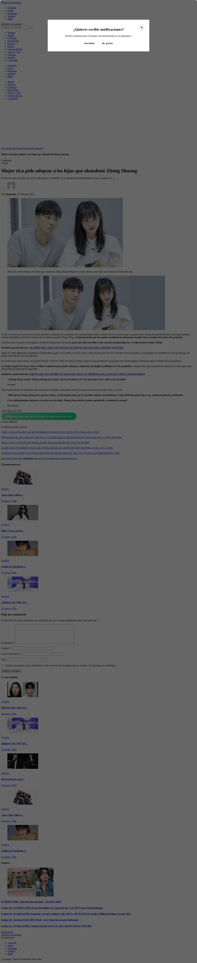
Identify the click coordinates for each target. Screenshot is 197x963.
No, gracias (107, 43)
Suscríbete (89, 43)
